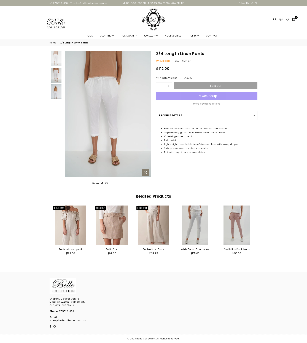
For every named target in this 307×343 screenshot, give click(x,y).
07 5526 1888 (60, 3)
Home (89, 35)
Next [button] (148, 114)
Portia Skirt (112, 249)
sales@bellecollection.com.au (90, 3)
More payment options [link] (206, 103)
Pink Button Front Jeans (237, 249)
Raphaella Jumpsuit (70, 249)
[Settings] (281, 19)
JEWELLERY (150, 35)
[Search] (275, 19)
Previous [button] (68, 114)
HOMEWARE (128, 35)
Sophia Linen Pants (153, 249)
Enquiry (187, 78)
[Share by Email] (106, 183)
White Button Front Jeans (195, 249)
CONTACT (212, 35)
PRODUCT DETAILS (170, 115)
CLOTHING (106, 35)
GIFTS (193, 35)
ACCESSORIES (173, 35)
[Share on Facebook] (102, 183)
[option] (108, 114)
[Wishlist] (287, 19)
